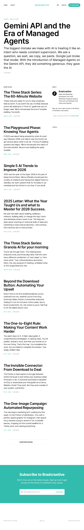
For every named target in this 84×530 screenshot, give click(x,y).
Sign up (42, 520)
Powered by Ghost (74, 520)
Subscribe (75, 5)
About (13, 5)
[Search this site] (57, 5)
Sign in (64, 5)
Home (5, 5)
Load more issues (26, 442)
